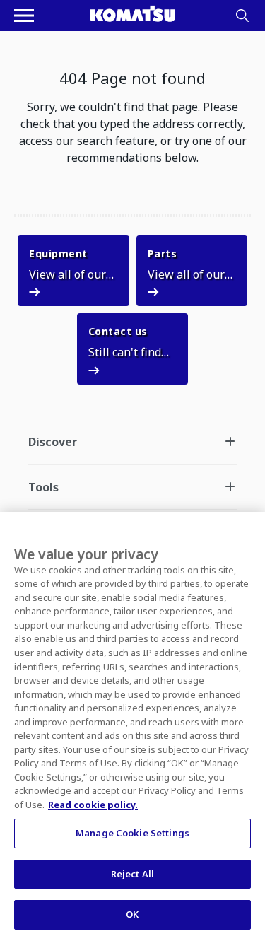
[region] (132, 726)
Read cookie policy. (93, 804)
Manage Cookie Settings (132, 832)
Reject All (132, 873)
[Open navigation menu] (24, 15)
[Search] (242, 15)
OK (132, 914)
